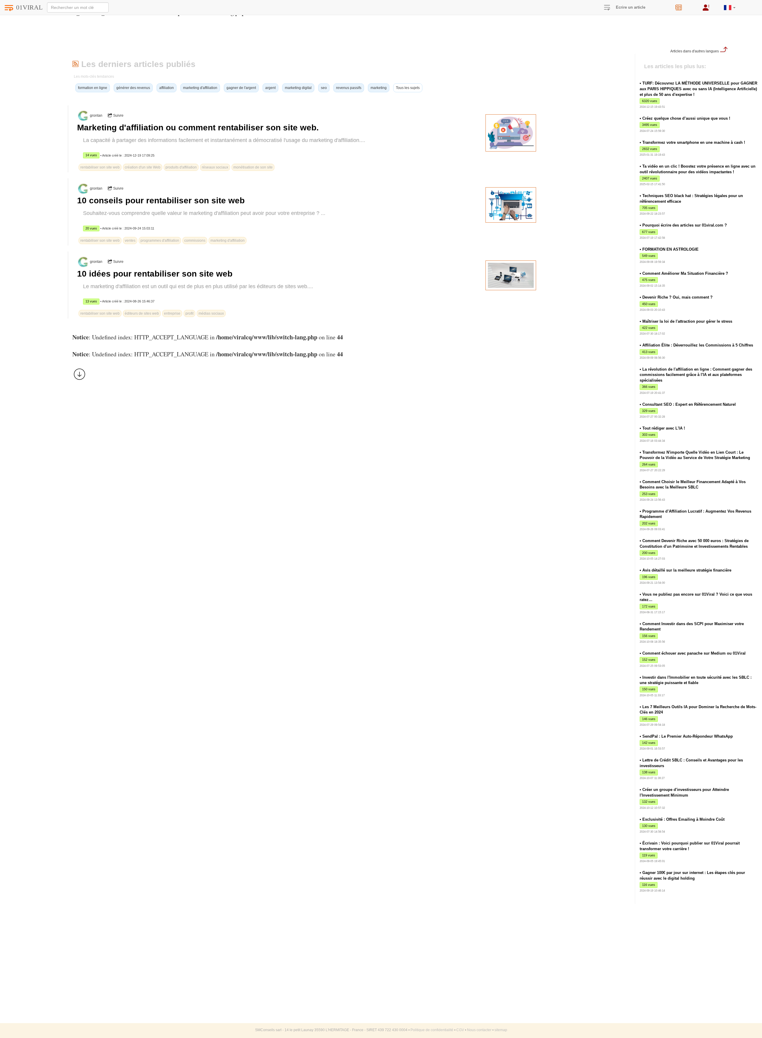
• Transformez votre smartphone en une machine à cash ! (692, 142)
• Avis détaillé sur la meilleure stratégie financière (685, 570)
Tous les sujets (408, 88)
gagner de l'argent (241, 88)
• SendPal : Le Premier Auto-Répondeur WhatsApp (686, 736)
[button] (729, 5)
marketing (379, 88)
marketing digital (298, 88)
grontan (96, 115)
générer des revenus (133, 88)
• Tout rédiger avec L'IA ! (662, 428)
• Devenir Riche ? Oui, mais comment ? (676, 297)
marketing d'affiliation (200, 88)
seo (324, 88)
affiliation (166, 88)
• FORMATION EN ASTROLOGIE (669, 249)
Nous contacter (479, 1030)
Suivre (118, 115)
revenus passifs (348, 88)
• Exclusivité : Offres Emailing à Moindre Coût (682, 819)
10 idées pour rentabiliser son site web (154, 273)
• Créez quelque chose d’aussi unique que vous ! (685, 118)
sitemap (500, 1030)
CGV (460, 1030)
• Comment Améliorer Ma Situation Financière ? (684, 273)
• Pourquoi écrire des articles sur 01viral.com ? (683, 225)
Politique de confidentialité (431, 1030)
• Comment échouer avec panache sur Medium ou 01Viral (693, 653)
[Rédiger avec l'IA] (684, 5)
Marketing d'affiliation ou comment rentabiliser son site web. (198, 127)
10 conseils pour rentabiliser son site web (161, 200)
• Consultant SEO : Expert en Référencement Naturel (688, 404)
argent (270, 88)
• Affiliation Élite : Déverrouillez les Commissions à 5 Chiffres (696, 345)
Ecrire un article (630, 7)
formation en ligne (92, 88)
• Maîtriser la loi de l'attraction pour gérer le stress (686, 321)
